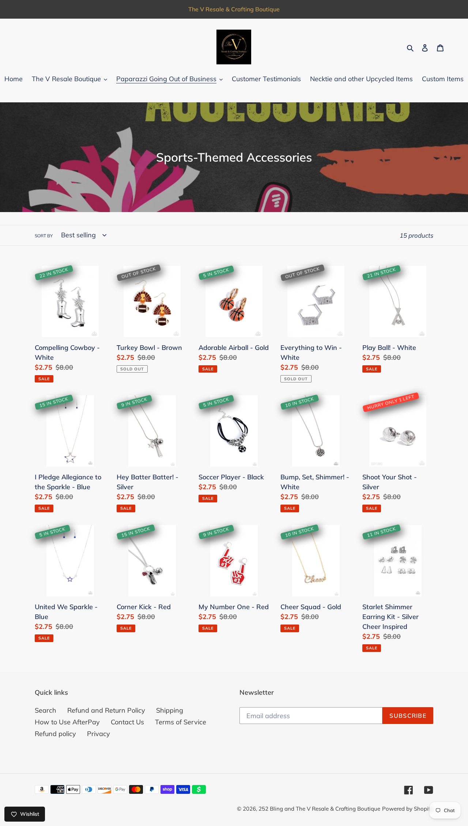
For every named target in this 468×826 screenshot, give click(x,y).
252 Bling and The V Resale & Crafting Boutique (319, 808)
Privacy (98, 733)
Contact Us (127, 722)
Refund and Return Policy (106, 710)
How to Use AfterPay (67, 722)
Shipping (169, 710)
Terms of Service (180, 722)
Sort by (44, 235)
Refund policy (55, 733)
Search (45, 710)
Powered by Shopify (407, 808)
